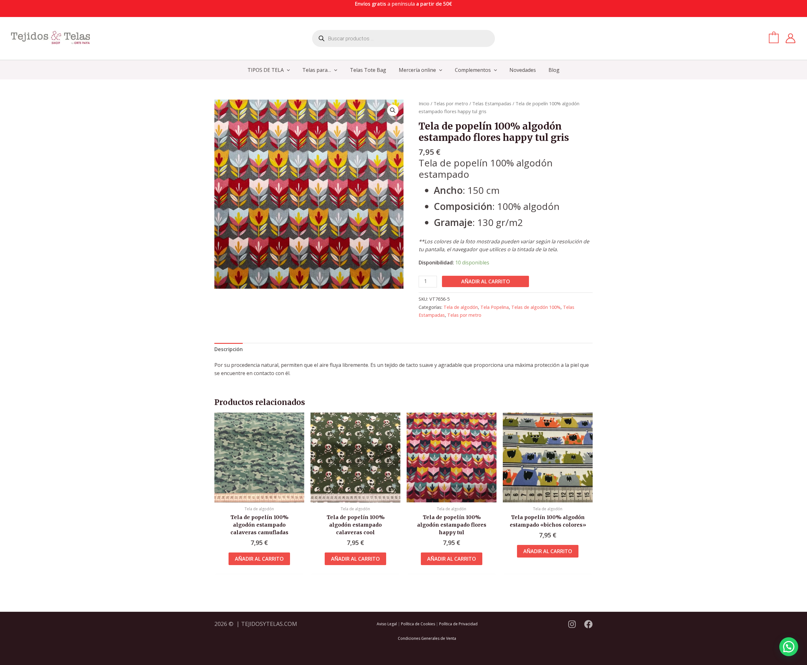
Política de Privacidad (458, 624)
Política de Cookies (418, 624)
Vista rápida (259, 496)
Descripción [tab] (228, 349)
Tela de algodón (461, 307)
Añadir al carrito (485, 281)
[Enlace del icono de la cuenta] (790, 38)
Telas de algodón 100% (535, 307)
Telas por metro (450, 103)
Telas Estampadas (491, 103)
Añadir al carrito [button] (259, 558)
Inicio (424, 103)
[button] (287, 69)
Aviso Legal (387, 624)
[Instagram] (572, 624)
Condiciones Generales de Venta (427, 638)
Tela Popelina (494, 307)
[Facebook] (588, 624)
